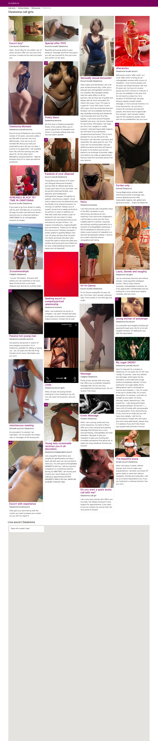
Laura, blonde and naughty (131, 271)
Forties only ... (124, 185)
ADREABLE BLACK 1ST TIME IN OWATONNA (22, 199)
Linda (48, 384)
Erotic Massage (89, 415)
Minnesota (35, 8)
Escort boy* (16, 43)
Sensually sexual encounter (96, 77)
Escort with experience (22, 503)
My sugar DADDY (126, 362)
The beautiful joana (127, 458)
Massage (86, 373)
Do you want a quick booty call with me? (96, 491)
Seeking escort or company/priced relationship (55, 301)
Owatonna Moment (20, 126)
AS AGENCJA (13, 3)
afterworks (122, 68)
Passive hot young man (22, 335)
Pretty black (52, 117)
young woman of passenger (132, 318)
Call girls (11, 8)
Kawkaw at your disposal (59, 173)
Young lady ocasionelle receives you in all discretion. (58, 446)
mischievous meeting (21, 425)
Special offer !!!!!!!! (55, 43)
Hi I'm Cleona (88, 285)
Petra (84, 201)
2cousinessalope (19, 271)
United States (23, 8)
